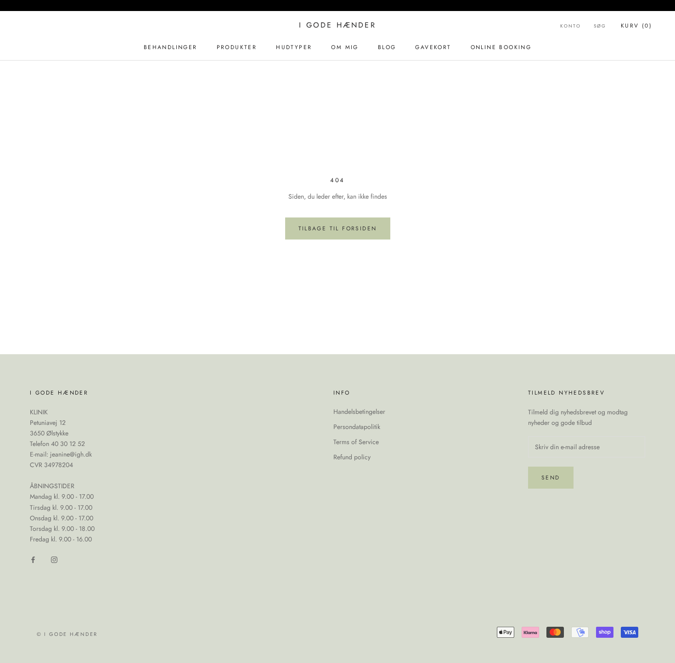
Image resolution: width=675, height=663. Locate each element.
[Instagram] (54, 559)
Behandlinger (170, 47)
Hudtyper (294, 47)
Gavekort (433, 47)
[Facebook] (33, 559)
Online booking (501, 47)
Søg (600, 25)
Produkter (237, 47)
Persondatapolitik (356, 426)
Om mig (344, 47)
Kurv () (636, 26)
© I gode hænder (67, 634)
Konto (570, 25)
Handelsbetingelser (359, 411)
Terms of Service (356, 441)
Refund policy (352, 457)
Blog (387, 47)
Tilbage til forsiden (337, 228)
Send (550, 478)
